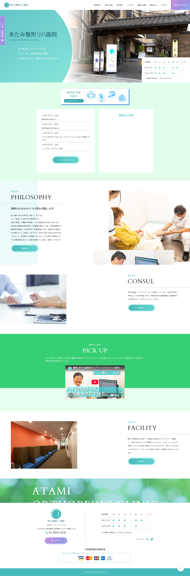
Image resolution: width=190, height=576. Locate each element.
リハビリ (130, 5)
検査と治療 (142, 5)
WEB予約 (182, 5)
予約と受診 (109, 5)
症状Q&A (153, 5)
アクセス (164, 5)
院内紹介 (120, 5)
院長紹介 (97, 5)
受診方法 (141, 308)
